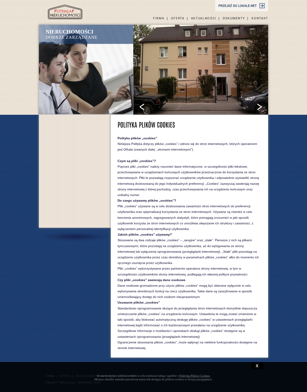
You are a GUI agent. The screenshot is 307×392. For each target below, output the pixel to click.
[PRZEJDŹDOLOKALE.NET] (241, 5)
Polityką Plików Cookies (195, 375)
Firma (158, 18)
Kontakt (259, 18)
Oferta (178, 18)
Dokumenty (234, 18)
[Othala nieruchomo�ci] (65, 9)
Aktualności (203, 18)
